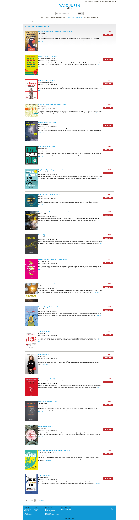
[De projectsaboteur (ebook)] (31, 99)
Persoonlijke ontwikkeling (90, 17)
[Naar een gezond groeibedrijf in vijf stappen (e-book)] (31, 469)
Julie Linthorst (50, 237)
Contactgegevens (27, 509)
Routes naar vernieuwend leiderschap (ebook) (52, 104)
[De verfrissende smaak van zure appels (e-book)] (31, 278)
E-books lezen (48, 513)
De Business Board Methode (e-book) (49, 194)
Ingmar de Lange (42, 148)
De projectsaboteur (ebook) (46, 80)
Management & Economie (74, 17)
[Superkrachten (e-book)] (31, 445)
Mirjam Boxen (42, 106)
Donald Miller (41, 333)
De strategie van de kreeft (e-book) (48, 379)
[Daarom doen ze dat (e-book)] (31, 141)
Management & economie (32, 21)
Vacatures (26, 515)
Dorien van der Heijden (53, 381)
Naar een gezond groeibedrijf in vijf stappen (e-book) (54, 451)
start (24, 21)
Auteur (39, 29)
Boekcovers (36, 509)
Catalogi (35, 510)
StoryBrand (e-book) (44, 331)
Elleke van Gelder (42, 214)
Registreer (108, 1)
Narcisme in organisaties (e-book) (48, 307)
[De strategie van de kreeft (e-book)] (31, 396)
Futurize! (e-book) (43, 235)
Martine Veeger (42, 428)
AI (41, 17)
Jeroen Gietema (42, 82)
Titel (31, 29)
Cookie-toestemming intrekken (52, 514)
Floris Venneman (42, 286)
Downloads (90, 1)
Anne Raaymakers (43, 477)
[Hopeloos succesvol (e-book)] (31, 301)
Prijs (35, 29)
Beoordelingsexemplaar (66, 509)
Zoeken (80, 13)
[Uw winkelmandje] (115, 1)
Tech (46, 17)
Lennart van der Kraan (44, 172)
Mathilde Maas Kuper (44, 261)
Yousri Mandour (42, 381)
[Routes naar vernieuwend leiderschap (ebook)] (31, 116)
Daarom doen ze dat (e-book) (47, 122)
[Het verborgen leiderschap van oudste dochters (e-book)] (31, 50)
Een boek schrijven (28, 514)
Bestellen (47, 509)
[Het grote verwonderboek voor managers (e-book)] (31, 229)
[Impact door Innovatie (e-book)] (31, 420)
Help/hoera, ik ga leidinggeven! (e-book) (50, 170)
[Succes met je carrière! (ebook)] (31, 74)
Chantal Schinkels (42, 356)
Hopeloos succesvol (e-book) (47, 284)
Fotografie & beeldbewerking (57, 17)
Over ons (26, 513)
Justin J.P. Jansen (42, 453)
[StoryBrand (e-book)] (31, 348)
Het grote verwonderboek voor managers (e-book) (53, 212)
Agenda (104, 1)
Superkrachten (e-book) (45, 426)
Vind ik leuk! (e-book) (44, 475)
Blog (100, 1)
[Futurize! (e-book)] (31, 253)
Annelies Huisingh (42, 403)
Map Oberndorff (50, 58)
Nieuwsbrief (96, 1)
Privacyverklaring (49, 512)
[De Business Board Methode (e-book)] (31, 206)
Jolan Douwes (42, 58)
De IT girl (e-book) (43, 354)
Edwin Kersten (42, 196)
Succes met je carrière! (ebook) (47, 56)
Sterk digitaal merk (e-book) (46, 146)
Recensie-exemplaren (38, 512)
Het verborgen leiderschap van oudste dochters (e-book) (55, 32)
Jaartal (44, 29)
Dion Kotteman (51, 82)
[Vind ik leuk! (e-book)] (31, 493)
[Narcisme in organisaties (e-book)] (31, 325)
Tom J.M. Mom (52, 453)
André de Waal (42, 237)
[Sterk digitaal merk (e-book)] (31, 164)
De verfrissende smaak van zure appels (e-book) (52, 259)
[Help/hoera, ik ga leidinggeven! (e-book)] (31, 188)
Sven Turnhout (63, 381)
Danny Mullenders (43, 124)
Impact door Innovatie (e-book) (47, 402)
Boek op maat (27, 512)
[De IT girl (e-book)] (31, 373)
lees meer (98, 113)
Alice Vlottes (41, 309)
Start (86, 1)
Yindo (113, 1)
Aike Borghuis (41, 33)
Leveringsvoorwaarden (50, 510)
